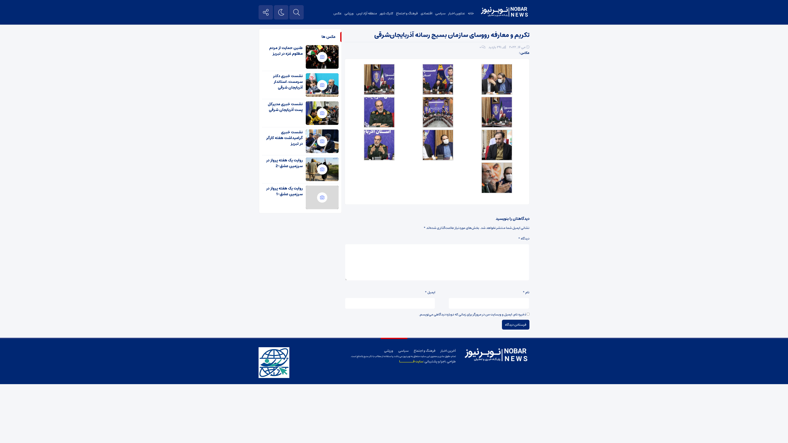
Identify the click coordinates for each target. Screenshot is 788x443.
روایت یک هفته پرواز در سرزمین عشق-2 (284, 163)
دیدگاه (523, 238)
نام (526, 292)
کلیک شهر (386, 13)
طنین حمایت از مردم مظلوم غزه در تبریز (286, 51)
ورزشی (349, 13)
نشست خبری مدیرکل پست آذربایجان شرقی (285, 107)
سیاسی (440, 13)
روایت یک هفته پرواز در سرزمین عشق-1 (284, 191)
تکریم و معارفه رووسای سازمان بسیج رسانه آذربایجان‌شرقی (451, 35)
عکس (337, 13)
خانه (471, 13)
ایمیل (430, 292)
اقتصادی (426, 13)
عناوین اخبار (456, 13)
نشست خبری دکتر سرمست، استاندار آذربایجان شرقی (288, 81)
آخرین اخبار (448, 350)
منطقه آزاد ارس (366, 13)
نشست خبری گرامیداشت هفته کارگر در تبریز (284, 138)
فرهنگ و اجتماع (407, 13)
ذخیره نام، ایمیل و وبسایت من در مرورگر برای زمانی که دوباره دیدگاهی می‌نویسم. (472, 314)
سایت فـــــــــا (411, 361)
